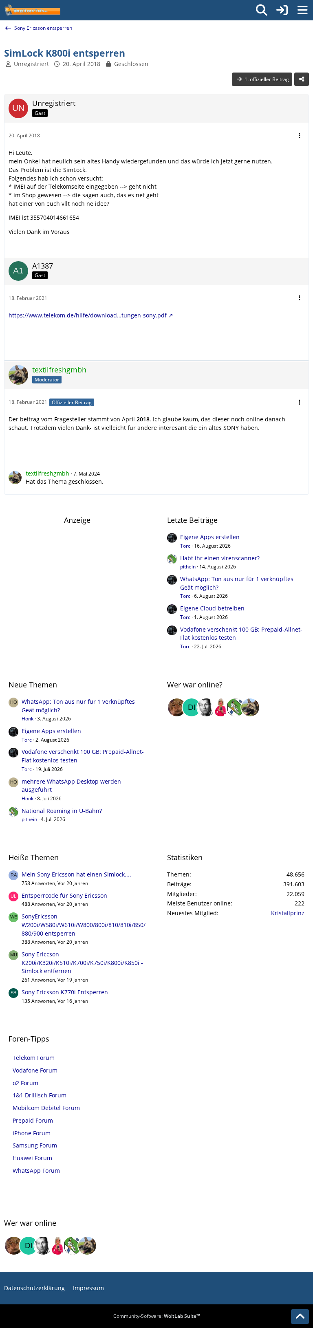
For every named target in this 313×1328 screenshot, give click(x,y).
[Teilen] (301, 79)
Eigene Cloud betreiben (212, 608)
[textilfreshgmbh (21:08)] (250, 707)
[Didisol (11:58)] (191, 707)
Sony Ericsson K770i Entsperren (65, 992)
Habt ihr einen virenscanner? (220, 558)
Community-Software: (156, 1316)
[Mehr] (299, 136)
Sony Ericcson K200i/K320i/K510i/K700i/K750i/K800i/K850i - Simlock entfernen (82, 962)
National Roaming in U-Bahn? (62, 811)
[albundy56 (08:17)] (206, 707)
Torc (185, 545)
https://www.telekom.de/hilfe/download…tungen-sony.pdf (88, 315)
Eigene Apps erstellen (210, 537)
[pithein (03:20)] (235, 707)
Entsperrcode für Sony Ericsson (64, 895)
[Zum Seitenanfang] (300, 1316)
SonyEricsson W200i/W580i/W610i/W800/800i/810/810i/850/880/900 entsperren (83, 924)
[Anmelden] (282, 10)
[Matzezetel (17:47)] (177, 707)
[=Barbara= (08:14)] (221, 707)
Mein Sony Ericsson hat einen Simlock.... (76, 874)
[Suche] (261, 10)
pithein (188, 566)
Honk (27, 718)
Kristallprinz (287, 913)
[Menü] (302, 10)
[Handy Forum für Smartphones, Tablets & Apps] (32, 10)
